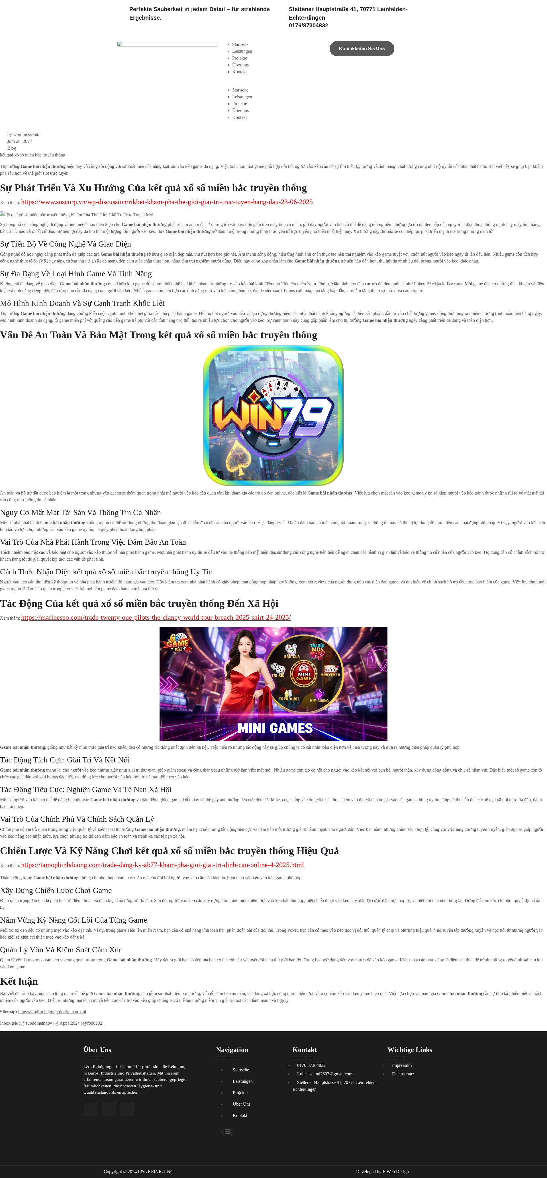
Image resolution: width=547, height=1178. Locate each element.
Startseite (240, 44)
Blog (11, 148)
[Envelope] (127, 1109)
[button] (273, 83)
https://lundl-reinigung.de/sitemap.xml (52, 1011)
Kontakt (239, 71)
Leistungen (242, 51)
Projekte (239, 58)
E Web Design (396, 1171)
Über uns (240, 64)
